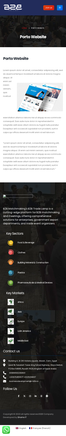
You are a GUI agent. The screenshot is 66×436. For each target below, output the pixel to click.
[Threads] (41, 396)
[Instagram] (30, 396)
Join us (48, 7)
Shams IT (22, 417)
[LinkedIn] (35, 396)
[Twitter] (24, 396)
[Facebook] (18, 396)
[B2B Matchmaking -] (12, 8)
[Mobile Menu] (60, 7)
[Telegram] (47, 396)
